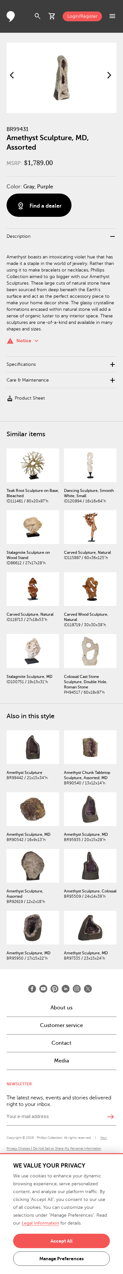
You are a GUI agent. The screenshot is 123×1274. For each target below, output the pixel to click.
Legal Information (40, 1223)
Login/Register (82, 16)
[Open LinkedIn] (66, 989)
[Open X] (88, 989)
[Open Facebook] (32, 989)
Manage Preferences (61, 1258)
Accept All (61, 1241)
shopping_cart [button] (52, 16)
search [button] (38, 16)
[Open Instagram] (77, 989)
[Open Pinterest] (54, 989)
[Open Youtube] (43, 989)
